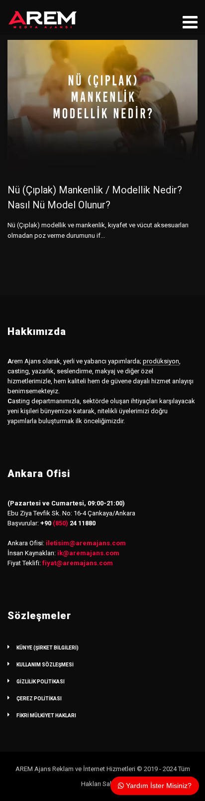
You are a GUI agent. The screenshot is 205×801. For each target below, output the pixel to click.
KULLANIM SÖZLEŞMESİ (45, 664)
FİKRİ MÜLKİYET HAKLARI (46, 715)
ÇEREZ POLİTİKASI (39, 698)
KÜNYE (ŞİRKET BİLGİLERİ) (47, 647)
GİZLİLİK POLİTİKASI (40, 681)
